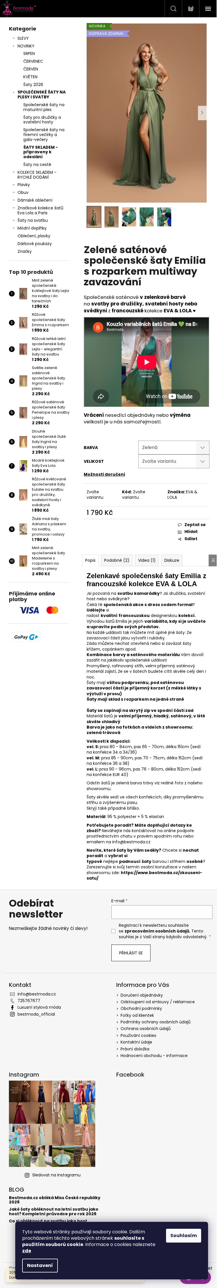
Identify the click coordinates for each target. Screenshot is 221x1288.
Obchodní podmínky (141, 1008)
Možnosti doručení (104, 474)
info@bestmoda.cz (131, 842)
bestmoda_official (36, 1014)
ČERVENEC (33, 61)
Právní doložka (135, 1049)
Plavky (24, 185)
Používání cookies (138, 1035)
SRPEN (29, 53)
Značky (25, 251)
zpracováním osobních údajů (157, 931)
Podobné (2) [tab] (116, 560)
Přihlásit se (131, 953)
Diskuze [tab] (171, 560)
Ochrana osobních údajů (146, 1028)
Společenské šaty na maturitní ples (43, 107)
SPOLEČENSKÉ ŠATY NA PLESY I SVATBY (42, 94)
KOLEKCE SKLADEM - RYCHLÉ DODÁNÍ (37, 174)
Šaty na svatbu (33, 220)
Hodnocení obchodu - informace (154, 1055)
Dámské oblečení (35, 200)
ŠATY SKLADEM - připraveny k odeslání (40, 152)
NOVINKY (26, 46)
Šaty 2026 (33, 84)
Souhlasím (183, 1235)
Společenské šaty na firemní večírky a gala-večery (43, 134)
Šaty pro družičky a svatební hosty (42, 119)
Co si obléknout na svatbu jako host (48, 1221)
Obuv (23, 192)
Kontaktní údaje (136, 1042)
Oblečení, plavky (34, 236)
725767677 (29, 1001)
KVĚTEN (30, 77)
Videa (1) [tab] (147, 560)
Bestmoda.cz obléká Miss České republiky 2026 (54, 1200)
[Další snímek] (202, 113)
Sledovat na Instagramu (56, 1175)
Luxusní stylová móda (39, 1007)
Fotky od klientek (137, 1015)
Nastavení (40, 1265)
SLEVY (23, 38)
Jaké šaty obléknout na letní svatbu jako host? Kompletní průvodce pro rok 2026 (53, 1211)
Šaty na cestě (37, 164)
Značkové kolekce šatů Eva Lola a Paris (40, 210)
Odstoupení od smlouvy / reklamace (158, 1002)
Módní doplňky (32, 228)
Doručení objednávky (142, 995)
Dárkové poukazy (35, 243)
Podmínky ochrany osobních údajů (155, 1022)
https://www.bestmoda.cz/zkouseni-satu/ (144, 875)
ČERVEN (30, 69)
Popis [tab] (90, 560)
